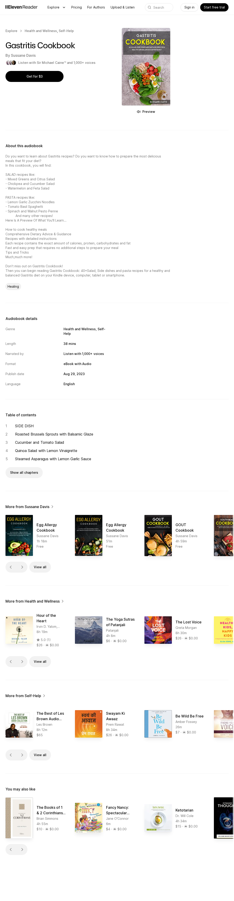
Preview (148, 112)
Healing (13, 286)
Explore (53, 7)
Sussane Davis (23, 55)
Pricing (76, 7)
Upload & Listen (123, 7)
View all (40, 567)
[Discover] (64, 7)
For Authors (96, 7)
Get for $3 (35, 76)
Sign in (189, 7)
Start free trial (214, 7)
